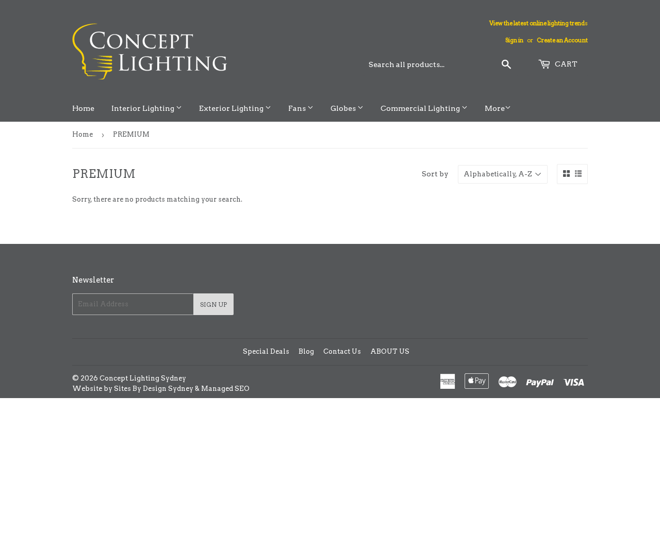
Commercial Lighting (421, 108)
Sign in (514, 40)
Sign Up (213, 304)
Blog (306, 351)
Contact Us (342, 351)
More (495, 108)
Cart (565, 64)
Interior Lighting (143, 108)
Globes (344, 108)
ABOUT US (389, 351)
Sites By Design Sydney (153, 388)
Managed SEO (225, 388)
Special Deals (266, 351)
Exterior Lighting (232, 108)
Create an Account (562, 40)
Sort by (435, 174)
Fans (297, 108)
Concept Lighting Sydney (143, 378)
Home (83, 108)
